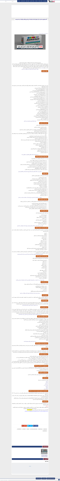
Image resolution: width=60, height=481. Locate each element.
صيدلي (43, 67)
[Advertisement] (30, 11)
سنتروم (47, 375)
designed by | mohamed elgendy (4, 480)
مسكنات (19, 1)
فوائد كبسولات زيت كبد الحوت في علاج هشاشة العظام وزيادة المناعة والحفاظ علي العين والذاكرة (30, 280)
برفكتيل (47, 387)
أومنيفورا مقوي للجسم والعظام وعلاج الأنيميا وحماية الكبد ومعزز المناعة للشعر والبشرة (30, 254)
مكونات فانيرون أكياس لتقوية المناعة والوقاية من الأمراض (30, 69)
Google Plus (25, 425)
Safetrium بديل (19, 429)
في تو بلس (46, 383)
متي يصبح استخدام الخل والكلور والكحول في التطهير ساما (30, 154)
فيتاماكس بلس (46, 388)
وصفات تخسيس (32, 1)
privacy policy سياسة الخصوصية (51, 478)
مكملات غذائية (40, 1)
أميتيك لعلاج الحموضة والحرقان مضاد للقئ (30, 121)
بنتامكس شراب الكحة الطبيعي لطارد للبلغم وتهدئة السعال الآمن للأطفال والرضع (30, 171)
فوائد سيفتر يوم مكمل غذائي (33, 429)
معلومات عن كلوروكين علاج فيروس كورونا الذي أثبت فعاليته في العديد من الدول (30, 197)
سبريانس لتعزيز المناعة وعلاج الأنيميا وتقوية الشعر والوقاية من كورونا (30, 293)
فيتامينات (28, 429)
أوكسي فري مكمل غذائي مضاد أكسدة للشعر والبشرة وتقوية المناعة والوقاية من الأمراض (30, 225)
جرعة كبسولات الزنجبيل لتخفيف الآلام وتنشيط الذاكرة (30, 305)
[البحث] (6, 1)
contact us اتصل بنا (38, 478)
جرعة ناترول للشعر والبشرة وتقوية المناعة (30, 341)
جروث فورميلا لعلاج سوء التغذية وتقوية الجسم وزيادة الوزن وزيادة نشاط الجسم (30, 314)
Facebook (36, 425)
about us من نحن (44, 478)
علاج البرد (36, 1)
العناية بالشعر (27, 1)
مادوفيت (47, 382)
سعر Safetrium (40, 429)
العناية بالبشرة (23, 1)
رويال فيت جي (46, 385)
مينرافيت (46, 386)
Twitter (31, 425)
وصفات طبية (45, 1)
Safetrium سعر (45, 431)
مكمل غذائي (24, 429)
